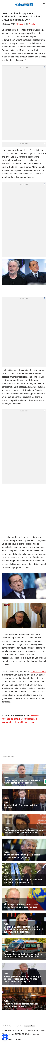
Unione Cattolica (38, 671)
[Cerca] (44, 4)
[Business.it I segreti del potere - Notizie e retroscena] (24, 4)
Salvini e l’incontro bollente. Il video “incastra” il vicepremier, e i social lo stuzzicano (20, 718)
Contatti (18, 1039)
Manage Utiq (29, 1026)
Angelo (32, 24)
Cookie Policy (7, 1026)
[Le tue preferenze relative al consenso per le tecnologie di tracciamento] (46, 781)
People (20, 24)
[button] (5, 1037)
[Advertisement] (24, 509)
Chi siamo (7, 1039)
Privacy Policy (18, 1026)
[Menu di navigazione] (4, 4)
